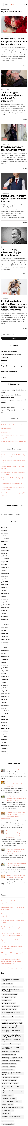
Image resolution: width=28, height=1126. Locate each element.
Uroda (5, 30)
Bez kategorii (4, 357)
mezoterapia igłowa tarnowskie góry (10, 1077)
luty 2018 (3, 716)
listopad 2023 (4, 587)
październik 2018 (5, 693)
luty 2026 (3, 544)
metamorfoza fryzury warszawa (11, 1044)
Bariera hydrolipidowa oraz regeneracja (11, 354)
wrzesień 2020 (5, 642)
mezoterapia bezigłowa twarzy (9, 1063)
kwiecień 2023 (5, 593)
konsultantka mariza (19, 1016)
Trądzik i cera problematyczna (9, 371)
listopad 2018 (4, 691)
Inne (2, 363)
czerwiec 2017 (5, 739)
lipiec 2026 (4, 530)
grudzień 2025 (5, 550)
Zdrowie (3, 377)
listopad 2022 (4, 602)
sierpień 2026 (4, 527)
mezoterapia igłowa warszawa (9, 1080)
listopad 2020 (4, 636)
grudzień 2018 (5, 688)
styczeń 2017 (4, 754)
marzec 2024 (4, 584)
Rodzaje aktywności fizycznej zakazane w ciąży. (13, 441)
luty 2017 (3, 751)
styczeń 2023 (4, 599)
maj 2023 (3, 590)
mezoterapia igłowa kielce (8, 1069)
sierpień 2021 (4, 619)
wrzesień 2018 (5, 696)
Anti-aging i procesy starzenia (9, 351)
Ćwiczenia (4, 360)
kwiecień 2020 (5, 656)
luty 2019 (3, 682)
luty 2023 (3, 596)
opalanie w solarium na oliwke (9, 1098)
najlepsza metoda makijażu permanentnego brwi (12, 1091)
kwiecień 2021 (5, 625)
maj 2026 (3, 536)
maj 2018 (3, 708)
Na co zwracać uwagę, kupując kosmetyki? (12, 968)
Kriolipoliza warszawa (12, 1023)
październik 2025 (5, 556)
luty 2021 (3, 630)
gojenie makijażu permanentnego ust (10, 1006)
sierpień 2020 (4, 645)
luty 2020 (3, 662)
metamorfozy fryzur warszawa (10, 1048)
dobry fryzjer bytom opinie (18, 986)
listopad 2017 (4, 725)
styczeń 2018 (4, 719)
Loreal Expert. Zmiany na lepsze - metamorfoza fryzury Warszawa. (14, 41)
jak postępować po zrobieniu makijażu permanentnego (11, 1013)
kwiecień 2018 (5, 711)
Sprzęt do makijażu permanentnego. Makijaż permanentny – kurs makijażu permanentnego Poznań (11, 961)
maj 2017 (3, 742)
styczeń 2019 (4, 685)
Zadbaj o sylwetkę (6, 428)
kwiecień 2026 (5, 539)
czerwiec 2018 (5, 705)
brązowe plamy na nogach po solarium (10, 979)
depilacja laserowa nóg (7, 983)
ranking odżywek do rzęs (8, 1110)
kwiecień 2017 (5, 745)
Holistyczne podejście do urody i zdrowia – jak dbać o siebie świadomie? (15, 851)
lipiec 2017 (4, 737)
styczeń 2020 (4, 665)
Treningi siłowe (5, 432)
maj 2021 (3, 622)
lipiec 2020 (4, 648)
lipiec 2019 (4, 673)
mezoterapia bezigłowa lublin (9, 1054)
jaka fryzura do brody (9, 1009)
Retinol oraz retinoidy (7, 369)
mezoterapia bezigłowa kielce (10, 1051)
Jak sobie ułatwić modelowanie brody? (11, 483)
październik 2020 (5, 639)
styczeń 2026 (4, 547)
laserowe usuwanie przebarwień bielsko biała (11, 1031)
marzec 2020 (4, 659)
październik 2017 (5, 728)
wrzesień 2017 (5, 731)
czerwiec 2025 (5, 567)
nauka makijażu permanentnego (7, 1095)
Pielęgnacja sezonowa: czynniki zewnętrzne (12, 366)
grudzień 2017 (5, 722)
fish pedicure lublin (8, 997)
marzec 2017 (4, 748)
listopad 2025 (4, 553)
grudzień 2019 (5, 668)
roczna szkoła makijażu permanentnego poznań (11, 1117)
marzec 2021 (4, 628)
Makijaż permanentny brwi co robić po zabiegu (11, 1040)
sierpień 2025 (4, 562)
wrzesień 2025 (5, 559)
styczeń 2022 (4, 616)
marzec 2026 (4, 541)
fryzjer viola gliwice (6, 1000)
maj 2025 (3, 570)
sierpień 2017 (4, 734)
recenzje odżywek (6, 1113)
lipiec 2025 (4, 564)
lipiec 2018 (4, 702)
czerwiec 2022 (5, 610)
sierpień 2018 (4, 699)
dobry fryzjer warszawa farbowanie (11, 990)
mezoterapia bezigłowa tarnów (11, 1061)
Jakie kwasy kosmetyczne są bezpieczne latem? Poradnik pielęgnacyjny (14, 784)
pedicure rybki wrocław (7, 1104)
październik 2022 (5, 605)
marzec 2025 (4, 576)
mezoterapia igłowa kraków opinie (11, 1073)
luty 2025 (3, 579)
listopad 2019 (4, 671)
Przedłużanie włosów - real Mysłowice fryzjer (13, 148)
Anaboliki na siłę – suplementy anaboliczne (12, 425)
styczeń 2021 (4, 633)
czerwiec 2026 (5, 533)
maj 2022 (3, 613)
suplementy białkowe (8, 1124)
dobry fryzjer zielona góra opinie (9, 994)
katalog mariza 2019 (8, 1017)
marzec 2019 (4, 679)
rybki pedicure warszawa (8, 1121)
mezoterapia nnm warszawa (10, 1083)
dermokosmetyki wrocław (6, 986)
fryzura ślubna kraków (8, 1003)
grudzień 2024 (5, 582)
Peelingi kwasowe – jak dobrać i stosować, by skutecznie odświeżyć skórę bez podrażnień (16, 798)
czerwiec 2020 (5, 650)
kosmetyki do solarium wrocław (11, 1020)
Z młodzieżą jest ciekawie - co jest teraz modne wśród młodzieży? (13, 96)
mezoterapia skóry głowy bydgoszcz (10, 1087)
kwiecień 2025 (5, 573)
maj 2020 (3, 653)
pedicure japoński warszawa (11, 1101)
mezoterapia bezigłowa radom (12, 1058)
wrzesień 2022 (5, 607)
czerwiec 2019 (5, 676)
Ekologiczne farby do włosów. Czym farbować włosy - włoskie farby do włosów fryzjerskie (14, 305)
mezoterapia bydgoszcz (8, 1067)
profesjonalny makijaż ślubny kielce (12, 1107)
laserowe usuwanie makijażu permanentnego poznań (10, 1026)
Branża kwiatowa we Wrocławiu (15, 770)
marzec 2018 (4, 714)
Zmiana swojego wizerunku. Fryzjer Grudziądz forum (11, 252)
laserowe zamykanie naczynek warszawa (12, 1036)
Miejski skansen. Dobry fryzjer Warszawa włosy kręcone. (14, 198)
